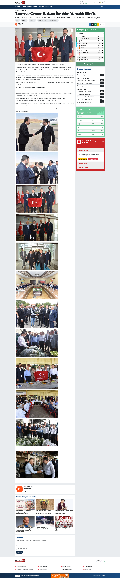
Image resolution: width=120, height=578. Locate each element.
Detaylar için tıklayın (90, 64)
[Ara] (102, 6)
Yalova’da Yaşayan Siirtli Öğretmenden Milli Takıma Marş (63, 529)
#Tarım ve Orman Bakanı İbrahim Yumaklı (47, 20)
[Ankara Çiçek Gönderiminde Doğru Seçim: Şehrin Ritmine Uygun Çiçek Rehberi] (25, 504)
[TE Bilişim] (19, 489)
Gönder (19, 552)
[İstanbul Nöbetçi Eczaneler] (103, 141)
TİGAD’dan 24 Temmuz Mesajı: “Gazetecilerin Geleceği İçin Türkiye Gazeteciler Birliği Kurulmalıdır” (25, 529)
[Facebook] (96, 561)
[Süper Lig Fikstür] (103, 69)
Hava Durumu (43, 566)
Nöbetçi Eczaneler (21, 566)
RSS (18, 575)
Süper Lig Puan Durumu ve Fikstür (25, 569)
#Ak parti (24, 20)
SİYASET (29, 7)
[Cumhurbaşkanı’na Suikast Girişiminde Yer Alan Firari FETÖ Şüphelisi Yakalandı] (45, 504)
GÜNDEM (17, 7)
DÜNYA (24, 7)
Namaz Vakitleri (66, 566)
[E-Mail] (25, 491)
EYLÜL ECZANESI (83, 163)
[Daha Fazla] (98, 24)
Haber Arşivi (88, 569)
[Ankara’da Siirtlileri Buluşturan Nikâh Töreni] (45, 521)
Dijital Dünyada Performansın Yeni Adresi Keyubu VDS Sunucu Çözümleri (64, 512)
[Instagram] (101, 561)
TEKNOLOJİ (48, 7)
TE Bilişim (27, 488)
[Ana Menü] (104, 6)
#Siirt (17, 20)
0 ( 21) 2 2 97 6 (93, 159)
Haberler (17, 10)
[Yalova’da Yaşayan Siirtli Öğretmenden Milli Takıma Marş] (64, 521)
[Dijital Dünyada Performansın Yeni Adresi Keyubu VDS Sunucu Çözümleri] (64, 504)
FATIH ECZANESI (83, 167)
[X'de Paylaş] (92, 24)
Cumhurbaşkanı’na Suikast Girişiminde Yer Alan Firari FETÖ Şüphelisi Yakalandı (44, 512)
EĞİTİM (35, 7)
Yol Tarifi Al (83, 159)
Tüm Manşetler (43, 569)
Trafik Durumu (88, 566)
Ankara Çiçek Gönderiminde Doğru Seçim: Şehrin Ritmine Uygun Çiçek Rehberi (24, 512)
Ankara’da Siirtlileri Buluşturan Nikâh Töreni (43, 528)
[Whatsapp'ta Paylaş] (95, 24)
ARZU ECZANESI (83, 150)
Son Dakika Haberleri (67, 569)
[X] (98, 561)
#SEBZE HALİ (32, 20)
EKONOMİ (41, 7)
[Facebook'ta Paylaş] (90, 24)
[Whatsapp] (104, 561)
